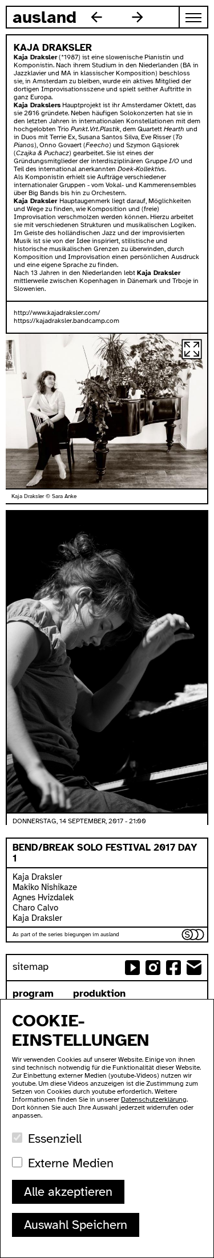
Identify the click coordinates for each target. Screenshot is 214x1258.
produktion (99, 993)
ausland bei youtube (132, 967)
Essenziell (55, 1138)
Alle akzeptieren (68, 1191)
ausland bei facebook (173, 967)
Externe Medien (71, 1163)
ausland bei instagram (153, 967)
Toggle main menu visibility (194, 17)
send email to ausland (194, 967)
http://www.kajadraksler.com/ (57, 313)
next (137, 17)
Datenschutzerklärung (154, 1099)
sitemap (31, 966)
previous (96, 17)
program (33, 993)
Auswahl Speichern (75, 1224)
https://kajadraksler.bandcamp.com (66, 321)
